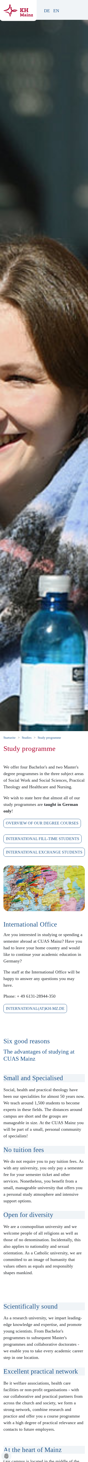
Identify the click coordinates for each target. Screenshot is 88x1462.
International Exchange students (44, 852)
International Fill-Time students (42, 839)
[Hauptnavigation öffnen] (80, 8)
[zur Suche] (70, 10)
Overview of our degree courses (42, 823)
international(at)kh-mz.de (35, 1008)
